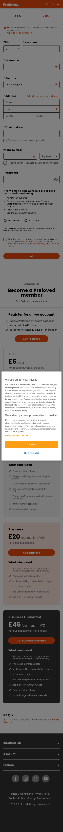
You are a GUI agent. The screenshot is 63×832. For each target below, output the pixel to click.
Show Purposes (31, 452)
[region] (31, 416)
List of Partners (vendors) (17, 435)
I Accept (32, 444)
